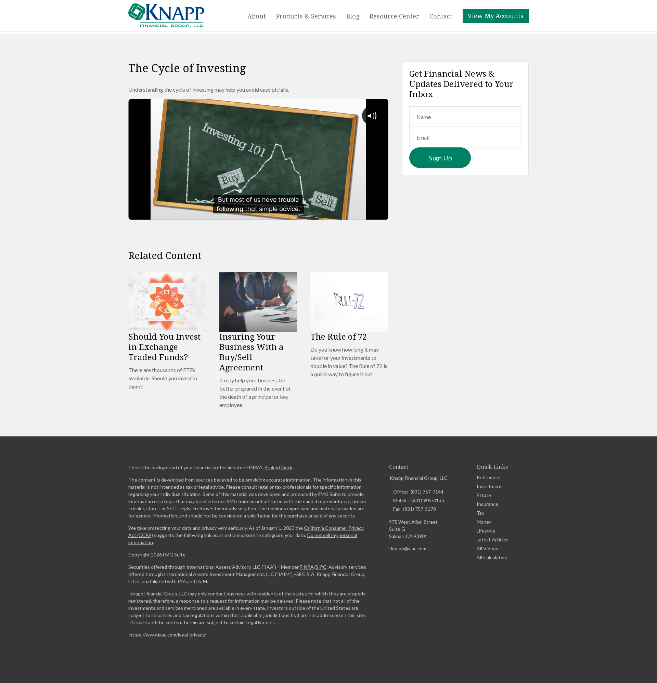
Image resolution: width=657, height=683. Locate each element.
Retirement (489, 477)
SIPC (320, 567)
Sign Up (440, 158)
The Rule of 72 (338, 337)
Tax (480, 513)
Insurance (487, 504)
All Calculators (492, 557)
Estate (484, 495)
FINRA (307, 567)
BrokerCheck (279, 467)
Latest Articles (492, 539)
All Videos (487, 548)
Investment (489, 486)
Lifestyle (486, 531)
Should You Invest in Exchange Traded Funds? (164, 347)
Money (484, 522)
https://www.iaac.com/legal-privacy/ (167, 635)
